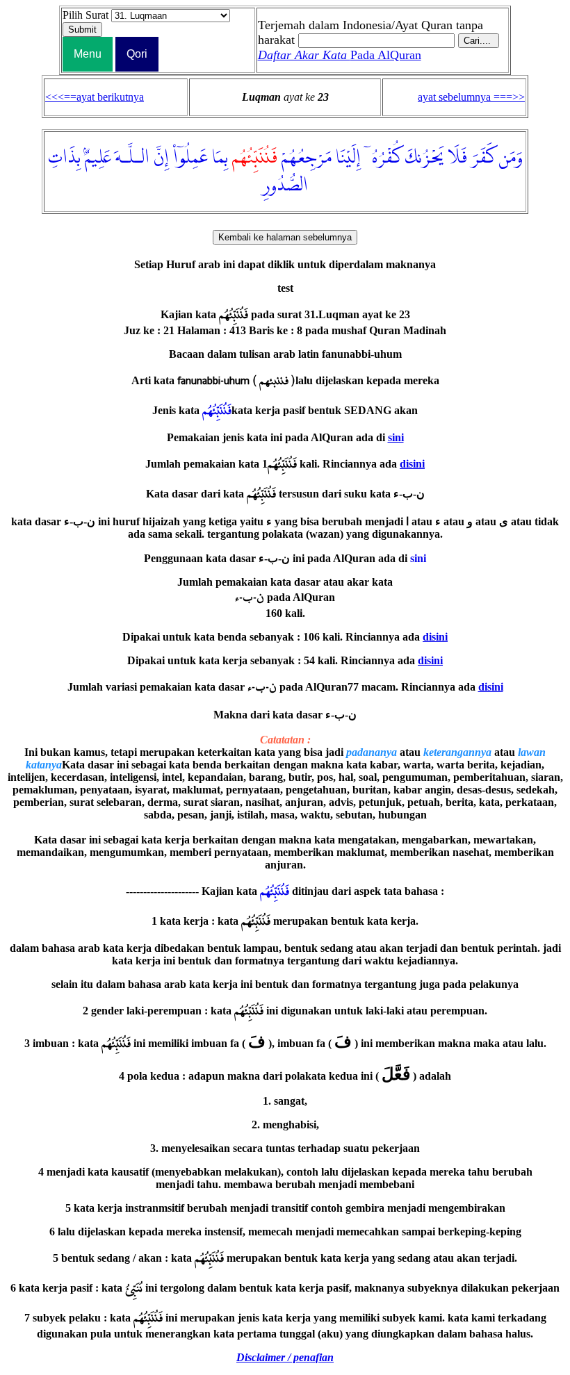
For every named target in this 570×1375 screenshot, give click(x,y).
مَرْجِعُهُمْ (307, 158)
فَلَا (457, 158)
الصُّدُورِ (285, 185)
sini (396, 437)
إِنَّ (161, 158)
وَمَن (511, 158)
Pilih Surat (85, 15)
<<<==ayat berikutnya (94, 97)
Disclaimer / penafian (285, 1357)
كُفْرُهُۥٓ (383, 158)
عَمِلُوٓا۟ (190, 158)
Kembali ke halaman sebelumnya (285, 237)
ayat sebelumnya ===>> (471, 97)
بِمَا (220, 158)
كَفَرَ (483, 158)
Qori (137, 54)
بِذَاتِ (64, 158)
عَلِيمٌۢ (98, 158)
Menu (87, 54)
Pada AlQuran (339, 55)
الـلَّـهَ (132, 158)
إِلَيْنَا (348, 158)
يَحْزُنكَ (424, 158)
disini (412, 464)
